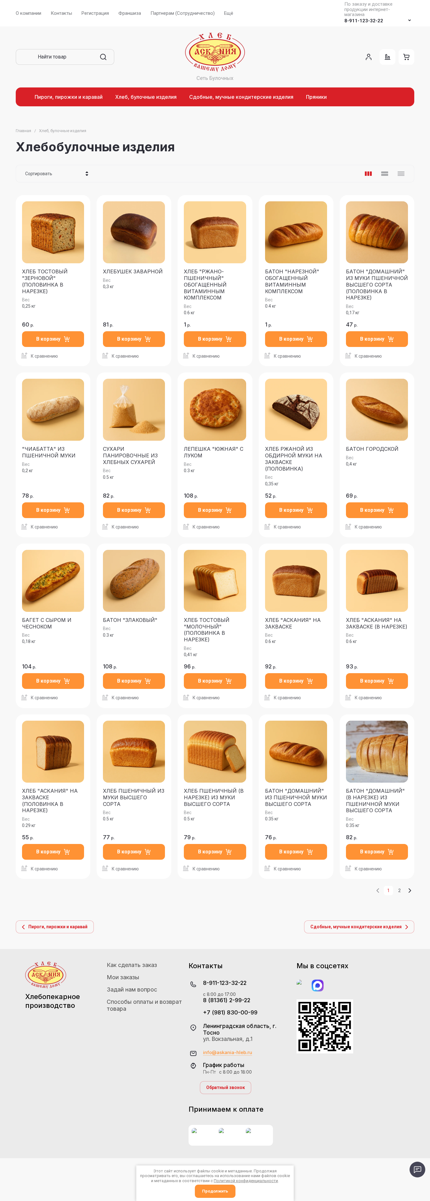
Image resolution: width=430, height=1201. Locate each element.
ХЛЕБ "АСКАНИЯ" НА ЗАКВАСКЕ (293, 623)
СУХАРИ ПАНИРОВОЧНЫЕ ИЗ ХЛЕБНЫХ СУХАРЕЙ (130, 455)
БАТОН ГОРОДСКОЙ (372, 449)
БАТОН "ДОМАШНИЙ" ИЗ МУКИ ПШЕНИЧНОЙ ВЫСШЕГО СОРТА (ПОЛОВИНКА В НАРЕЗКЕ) (377, 284)
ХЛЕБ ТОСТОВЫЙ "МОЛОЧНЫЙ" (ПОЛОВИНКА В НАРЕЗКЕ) (206, 630)
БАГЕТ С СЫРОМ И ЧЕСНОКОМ (46, 623)
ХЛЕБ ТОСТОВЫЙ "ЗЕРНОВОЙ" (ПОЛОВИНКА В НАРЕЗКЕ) (45, 281)
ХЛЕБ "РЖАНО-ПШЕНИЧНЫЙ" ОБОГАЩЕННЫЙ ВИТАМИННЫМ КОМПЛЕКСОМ (205, 284)
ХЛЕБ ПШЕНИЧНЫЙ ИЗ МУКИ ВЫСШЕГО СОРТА (133, 797)
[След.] (409, 890)
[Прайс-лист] (401, 173)
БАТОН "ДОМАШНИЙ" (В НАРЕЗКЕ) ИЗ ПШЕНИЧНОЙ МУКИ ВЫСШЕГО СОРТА (375, 800)
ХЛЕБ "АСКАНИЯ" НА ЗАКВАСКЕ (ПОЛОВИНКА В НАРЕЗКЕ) (50, 800)
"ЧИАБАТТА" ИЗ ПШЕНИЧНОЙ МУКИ (49, 452)
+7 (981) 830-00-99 (230, 1012)
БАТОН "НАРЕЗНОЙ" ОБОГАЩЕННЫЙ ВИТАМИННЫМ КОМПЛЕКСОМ (292, 281)
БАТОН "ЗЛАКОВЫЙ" (130, 620)
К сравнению (44, 356)
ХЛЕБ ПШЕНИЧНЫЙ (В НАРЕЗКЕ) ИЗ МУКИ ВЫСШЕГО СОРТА (214, 797)
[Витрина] (368, 173)
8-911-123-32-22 (363, 21)
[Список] (384, 173)
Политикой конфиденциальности (246, 1180)
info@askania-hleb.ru (227, 1052)
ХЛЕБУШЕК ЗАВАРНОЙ (133, 271)
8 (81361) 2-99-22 (226, 1000)
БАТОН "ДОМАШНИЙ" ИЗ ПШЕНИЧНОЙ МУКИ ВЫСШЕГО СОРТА (296, 797)
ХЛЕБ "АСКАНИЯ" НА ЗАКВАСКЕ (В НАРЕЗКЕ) (376, 623)
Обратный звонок (225, 1087)
